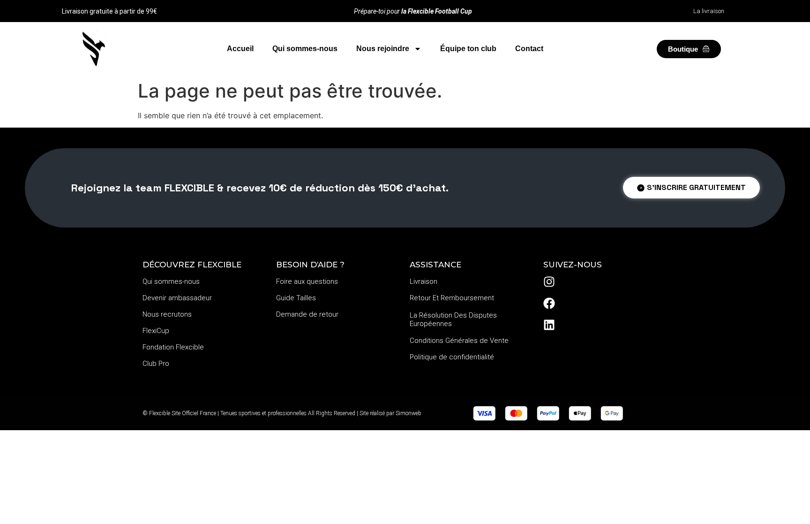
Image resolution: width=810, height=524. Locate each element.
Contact (529, 49)
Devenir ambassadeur (177, 298)
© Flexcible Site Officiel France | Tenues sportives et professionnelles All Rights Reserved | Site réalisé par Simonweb (281, 413)
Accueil (240, 49)
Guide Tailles (296, 298)
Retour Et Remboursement (452, 298)
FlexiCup (155, 331)
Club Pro (155, 363)
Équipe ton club (468, 49)
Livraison (423, 281)
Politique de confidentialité (452, 357)
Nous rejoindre (382, 49)
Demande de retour (307, 314)
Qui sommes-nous (305, 49)
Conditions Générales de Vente (459, 340)
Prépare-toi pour (413, 11)
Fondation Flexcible (173, 347)
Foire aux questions (307, 281)
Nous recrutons (167, 314)
